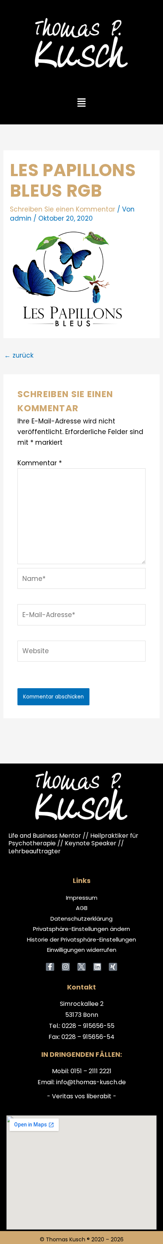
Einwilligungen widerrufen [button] (81, 950)
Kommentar (39, 463)
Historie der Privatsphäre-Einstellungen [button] (81, 939)
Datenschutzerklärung (81, 919)
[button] (81, 103)
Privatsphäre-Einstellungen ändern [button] (81, 929)
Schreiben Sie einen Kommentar (62, 209)
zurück (18, 355)
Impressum (81, 898)
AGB (82, 908)
